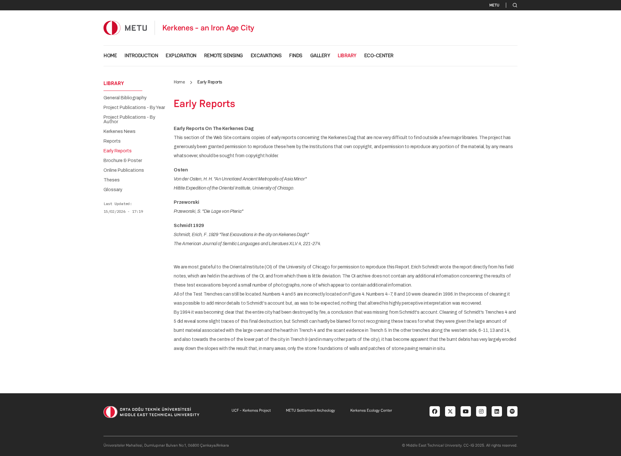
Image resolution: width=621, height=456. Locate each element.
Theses (112, 180)
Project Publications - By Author (129, 119)
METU (494, 5)
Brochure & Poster (123, 160)
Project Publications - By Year (134, 107)
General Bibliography (125, 98)
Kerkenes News (120, 131)
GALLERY (320, 55)
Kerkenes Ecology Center (371, 410)
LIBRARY (347, 55)
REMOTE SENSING (223, 55)
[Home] (125, 27)
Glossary (113, 190)
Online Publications (124, 170)
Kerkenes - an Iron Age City (208, 28)
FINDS (295, 55)
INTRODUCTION (141, 55)
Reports (112, 141)
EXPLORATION (181, 55)
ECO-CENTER (379, 55)
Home (179, 82)
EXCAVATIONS (266, 55)
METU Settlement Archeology (310, 410)
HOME (110, 55)
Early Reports (118, 151)
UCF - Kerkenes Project (251, 410)
